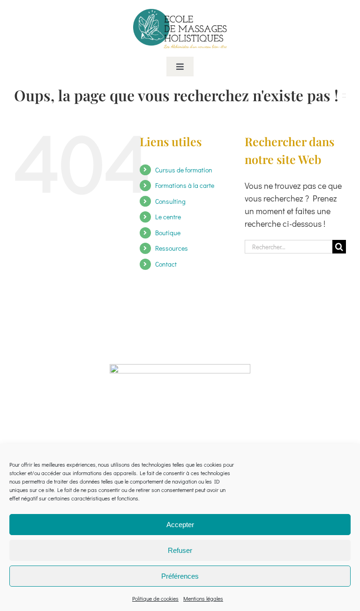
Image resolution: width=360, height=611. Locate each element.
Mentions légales (203, 598)
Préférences (180, 576)
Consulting (170, 201)
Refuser (180, 550)
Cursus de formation (183, 169)
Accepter (180, 525)
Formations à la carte (184, 185)
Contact (166, 264)
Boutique (167, 232)
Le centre (168, 216)
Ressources (171, 248)
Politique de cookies (155, 598)
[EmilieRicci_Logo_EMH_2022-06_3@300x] (180, 13)
